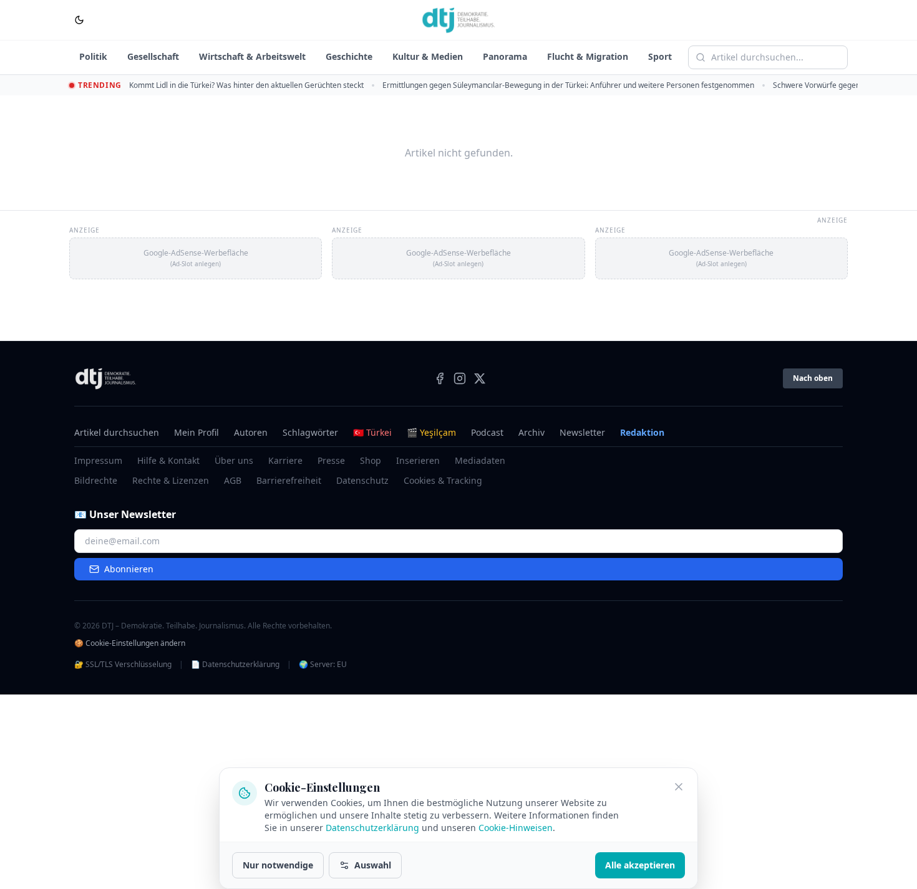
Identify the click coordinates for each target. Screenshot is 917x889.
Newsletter (582, 432)
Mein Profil (196, 432)
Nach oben (813, 378)
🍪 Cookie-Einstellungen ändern (129, 643)
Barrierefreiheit (288, 480)
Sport (660, 56)
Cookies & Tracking (443, 480)
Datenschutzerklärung (372, 828)
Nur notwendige (278, 865)
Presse (331, 460)
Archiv (531, 432)
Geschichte (349, 56)
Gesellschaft (153, 56)
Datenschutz (362, 480)
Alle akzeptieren (640, 865)
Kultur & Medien (427, 56)
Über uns (234, 460)
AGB (232, 480)
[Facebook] (440, 378)
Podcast (487, 432)
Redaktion (642, 432)
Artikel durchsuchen (116, 432)
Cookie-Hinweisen (515, 828)
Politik (93, 56)
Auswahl (372, 865)
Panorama (505, 56)
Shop (370, 460)
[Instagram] (460, 378)
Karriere (285, 460)
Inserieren (418, 460)
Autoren (251, 432)
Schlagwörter (310, 432)
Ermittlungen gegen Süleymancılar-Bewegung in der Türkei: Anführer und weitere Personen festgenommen (568, 85)
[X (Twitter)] (479, 378)
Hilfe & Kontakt (168, 460)
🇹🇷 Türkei (372, 432)
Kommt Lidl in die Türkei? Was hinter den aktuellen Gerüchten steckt (246, 85)
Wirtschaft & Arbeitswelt (252, 56)
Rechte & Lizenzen (170, 480)
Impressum (98, 460)
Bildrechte (95, 480)
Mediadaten (480, 460)
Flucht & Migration (587, 56)
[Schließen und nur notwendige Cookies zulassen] (678, 787)
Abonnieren (128, 569)
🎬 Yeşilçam (431, 432)
